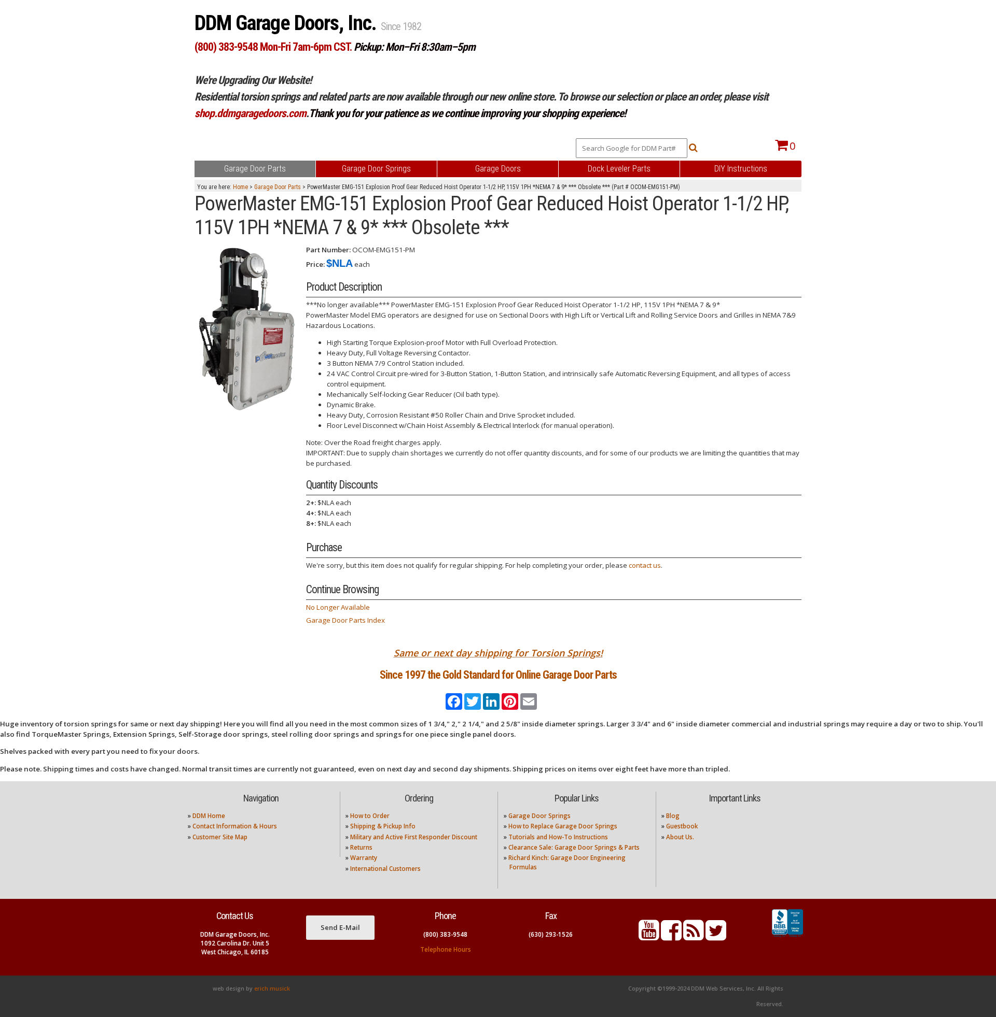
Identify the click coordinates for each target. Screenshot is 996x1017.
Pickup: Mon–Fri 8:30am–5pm (414, 46)
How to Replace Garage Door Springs (562, 826)
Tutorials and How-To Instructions (558, 837)
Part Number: (328, 249)
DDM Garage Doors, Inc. (288, 23)
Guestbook (682, 826)
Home (240, 187)
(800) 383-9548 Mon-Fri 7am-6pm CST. (273, 46)
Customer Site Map (219, 837)
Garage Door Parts (277, 187)
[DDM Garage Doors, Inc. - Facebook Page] (671, 936)
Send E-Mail (340, 927)
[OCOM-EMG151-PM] (246, 329)
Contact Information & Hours (234, 826)
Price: (315, 264)
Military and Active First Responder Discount (413, 837)
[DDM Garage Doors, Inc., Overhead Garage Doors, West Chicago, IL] (787, 937)
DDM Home (208, 816)
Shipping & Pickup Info (383, 826)
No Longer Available (338, 607)
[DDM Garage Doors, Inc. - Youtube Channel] (649, 936)
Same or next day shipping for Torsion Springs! (498, 653)
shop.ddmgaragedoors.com (250, 113)
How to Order (370, 816)
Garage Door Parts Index (345, 620)
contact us (645, 565)
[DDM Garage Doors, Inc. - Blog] (693, 936)
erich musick (272, 988)
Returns (361, 847)
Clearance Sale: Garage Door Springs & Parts (574, 847)
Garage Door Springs (539, 816)
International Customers (385, 868)
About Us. (680, 837)
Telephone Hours (445, 949)
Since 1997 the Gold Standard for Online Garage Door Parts (498, 674)
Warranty (363, 858)
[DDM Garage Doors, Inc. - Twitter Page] (716, 936)
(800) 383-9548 (445, 934)
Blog (673, 816)
